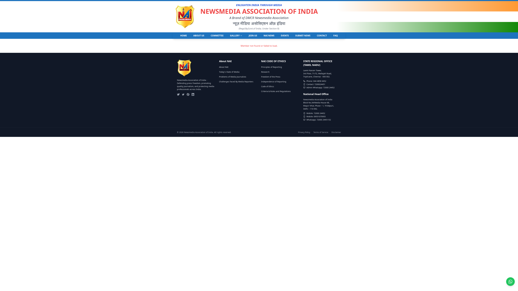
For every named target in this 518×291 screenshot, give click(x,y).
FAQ (335, 35)
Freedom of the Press (270, 76)
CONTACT (322, 35)
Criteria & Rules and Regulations (276, 91)
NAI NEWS (269, 35)
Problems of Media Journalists (232, 76)
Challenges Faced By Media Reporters (236, 81)
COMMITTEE (217, 35)
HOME (183, 35)
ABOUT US (198, 35)
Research (265, 72)
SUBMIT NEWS (302, 35)
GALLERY (235, 35)
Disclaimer (336, 132)
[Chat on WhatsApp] (510, 281)
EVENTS (285, 35)
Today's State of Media (229, 72)
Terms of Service (320, 132)
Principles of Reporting (271, 67)
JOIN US (253, 35)
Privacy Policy (304, 132)
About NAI (223, 67)
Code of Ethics (267, 86)
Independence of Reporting (273, 81)
